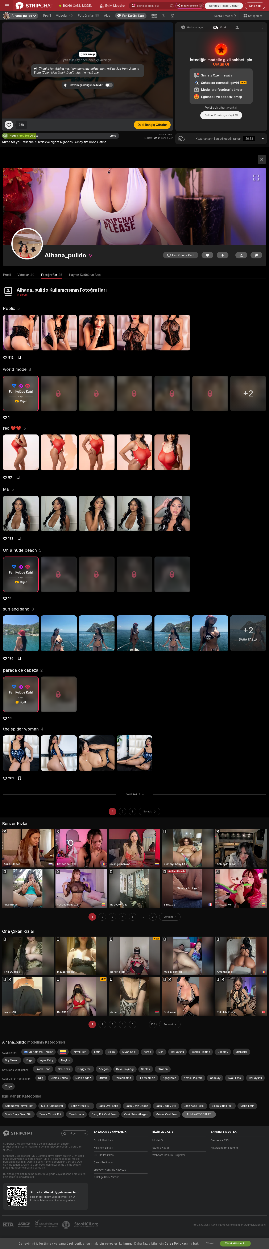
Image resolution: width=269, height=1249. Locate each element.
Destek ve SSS (220, 1140)
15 (9, 598)
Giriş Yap (255, 5)
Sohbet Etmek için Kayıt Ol (221, 115)
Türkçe (71, 1133)
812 (10, 357)
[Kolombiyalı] (63, 1052)
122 (10, 538)
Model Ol (158, 1140)
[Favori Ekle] (9, 125)
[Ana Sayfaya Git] (34, 5)
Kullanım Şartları (103, 1147)
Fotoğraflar (88, 15)
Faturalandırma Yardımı (225, 1147)
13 (10, 718)
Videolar (64, 15)
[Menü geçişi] (6, 5)
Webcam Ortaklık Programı (168, 1155)
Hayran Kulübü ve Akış (85, 275)
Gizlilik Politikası (103, 1140)
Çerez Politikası (103, 1162)
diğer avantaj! (228, 107)
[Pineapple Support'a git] (66, 1225)
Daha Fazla (132, 794)
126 (10, 658)
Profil (47, 15)
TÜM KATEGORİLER (199, 1114)
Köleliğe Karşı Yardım (106, 1177)
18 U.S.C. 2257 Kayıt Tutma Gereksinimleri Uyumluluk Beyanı (229, 1224)
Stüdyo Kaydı (160, 1147)
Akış (107, 15)
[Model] (262, 159)
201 (11, 778)
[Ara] (172, 6)
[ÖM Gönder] (256, 255)
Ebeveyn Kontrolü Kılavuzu (110, 1169)
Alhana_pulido (14, 1042)
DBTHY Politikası (104, 1155)
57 (10, 477)
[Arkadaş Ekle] (241, 255)
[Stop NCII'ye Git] (86, 1224)
